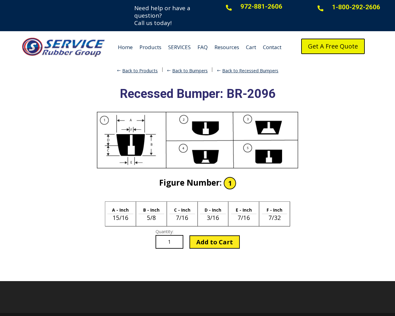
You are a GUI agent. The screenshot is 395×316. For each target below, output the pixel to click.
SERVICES (179, 47)
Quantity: (164, 231)
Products (150, 47)
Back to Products (140, 71)
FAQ (203, 47)
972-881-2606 (261, 6)
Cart (251, 47)
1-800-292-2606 (356, 7)
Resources (226, 47)
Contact (272, 47)
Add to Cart (214, 242)
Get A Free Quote (333, 46)
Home (125, 47)
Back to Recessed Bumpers (250, 71)
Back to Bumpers (190, 71)
